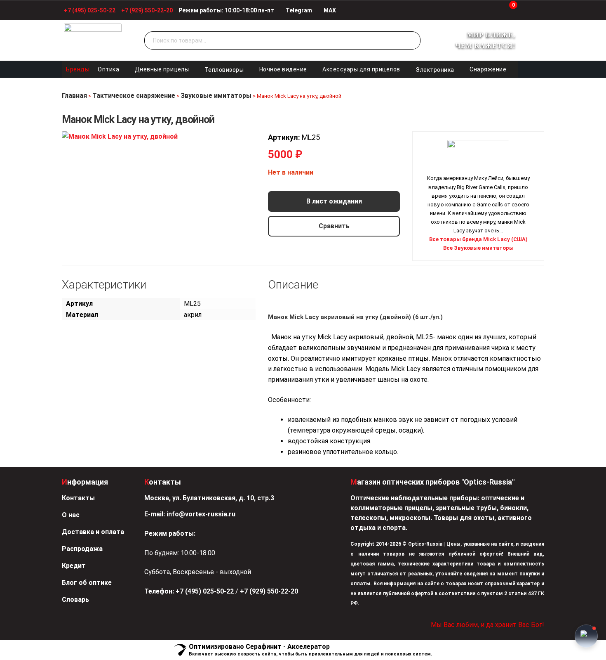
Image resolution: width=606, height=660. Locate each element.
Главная (74, 95)
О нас (71, 515)
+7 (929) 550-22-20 (147, 10)
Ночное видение (283, 69)
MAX (329, 10)
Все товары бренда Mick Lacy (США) (478, 239)
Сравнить (334, 226)
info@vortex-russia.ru (201, 514)
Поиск (412, 41)
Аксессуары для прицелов (361, 69)
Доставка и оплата (93, 532)
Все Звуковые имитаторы (478, 248)
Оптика (108, 69)
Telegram (298, 10)
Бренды (77, 69)
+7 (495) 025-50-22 (89, 10)
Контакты (78, 498)
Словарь (75, 599)
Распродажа (82, 549)
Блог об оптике (87, 583)
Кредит (74, 566)
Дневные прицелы (162, 69)
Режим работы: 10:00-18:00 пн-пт (226, 10)
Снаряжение (488, 69)
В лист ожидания (334, 201)
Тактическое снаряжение (133, 95)
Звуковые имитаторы (216, 95)
